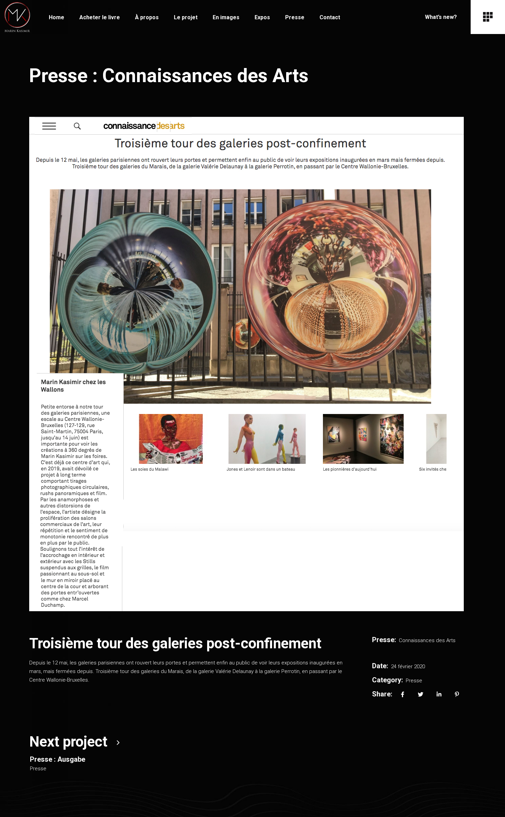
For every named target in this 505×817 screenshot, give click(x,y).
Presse (414, 681)
